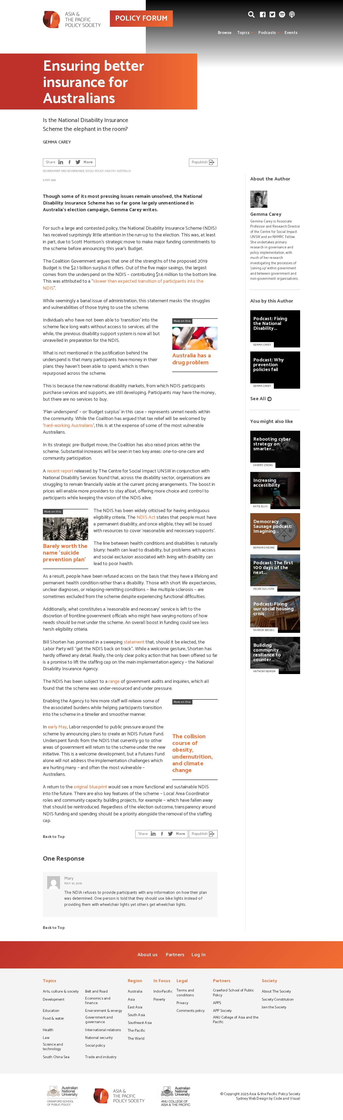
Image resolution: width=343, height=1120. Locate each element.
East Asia (135, 1008)
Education (51, 1011)
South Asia (136, 1015)
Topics (243, 32)
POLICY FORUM (141, 18)
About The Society (276, 992)
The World (136, 1039)
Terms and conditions (185, 993)
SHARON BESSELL (264, 630)
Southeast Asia (140, 1023)
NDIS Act (146, 517)
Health (110, 171)
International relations (103, 1030)
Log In (198, 955)
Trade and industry (100, 1057)
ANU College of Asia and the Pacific (236, 1020)
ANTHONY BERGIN (264, 671)
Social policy (94, 171)
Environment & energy (103, 1011)
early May (57, 727)
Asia (131, 1000)
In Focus (162, 981)
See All (258, 399)
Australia (124, 171)
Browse (225, 32)
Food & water (53, 1019)
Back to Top (54, 837)
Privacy (182, 1003)
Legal (182, 981)
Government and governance (63, 171)
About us (147, 955)
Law (46, 1038)
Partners (175, 955)
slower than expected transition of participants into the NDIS (123, 284)
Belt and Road (96, 992)
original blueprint (90, 787)
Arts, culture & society (61, 992)
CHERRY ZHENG (263, 465)
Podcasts (267, 32)
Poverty (159, 1000)
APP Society (222, 1011)
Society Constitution (278, 1000)
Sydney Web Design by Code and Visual (268, 1099)
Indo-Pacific (163, 992)
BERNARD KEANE (263, 548)
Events (291, 32)
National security (99, 1038)
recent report (60, 471)
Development (53, 1000)
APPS (217, 1003)
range (114, 682)
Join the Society (274, 1008)
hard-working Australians (68, 426)
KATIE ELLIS (260, 506)
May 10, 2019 (73, 883)
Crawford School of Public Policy (233, 993)
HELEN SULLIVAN (263, 589)
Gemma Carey (57, 142)
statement (134, 642)
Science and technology (53, 1047)
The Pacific (137, 1031)
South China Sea (56, 1057)
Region (135, 981)
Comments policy (190, 1011)
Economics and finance (97, 1001)
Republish (200, 162)
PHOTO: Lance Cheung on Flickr (310, 144)
